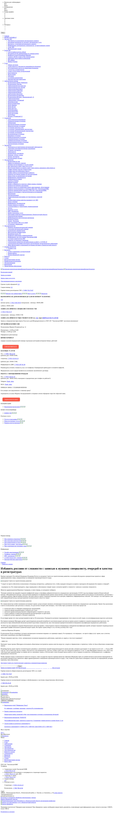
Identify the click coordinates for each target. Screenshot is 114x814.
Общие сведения (13, 65)
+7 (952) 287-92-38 (19, 364)
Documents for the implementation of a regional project (23, 53)
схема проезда (58, 793)
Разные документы (13, 156)
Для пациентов (8, 160)
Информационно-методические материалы (21, 218)
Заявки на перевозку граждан (17, 163)
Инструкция (22, 668)
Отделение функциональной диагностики (20, 131)
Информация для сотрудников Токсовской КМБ (22, 237)
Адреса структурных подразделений (19, 71)
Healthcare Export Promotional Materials (19, 55)
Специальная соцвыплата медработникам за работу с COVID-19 (27, 242)
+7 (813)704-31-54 (9, 771)
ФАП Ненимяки (13, 110)
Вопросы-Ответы (13, 219)
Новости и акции (9, 752)
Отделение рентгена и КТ (16, 127)
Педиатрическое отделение (16, 134)
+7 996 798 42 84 (18, 788)
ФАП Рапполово (13, 111)
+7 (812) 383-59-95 (15, 302)
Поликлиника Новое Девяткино (17, 82)
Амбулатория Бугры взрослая (17, 86)
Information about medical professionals (19, 58)
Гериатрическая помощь (15, 216)
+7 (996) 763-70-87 (27, 290)
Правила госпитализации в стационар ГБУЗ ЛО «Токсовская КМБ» (28, 189)
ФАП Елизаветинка (14, 103)
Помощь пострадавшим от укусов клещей (20, 164)
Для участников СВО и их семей (18, 222)
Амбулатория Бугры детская (16, 87)
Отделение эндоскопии (15, 132)
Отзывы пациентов (10, 246)
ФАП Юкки (11, 115)
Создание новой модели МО (16, 238)
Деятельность (12, 152)
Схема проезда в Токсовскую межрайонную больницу (24, 66)
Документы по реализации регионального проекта (23, 40)
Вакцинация (11, 193)
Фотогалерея (12, 74)
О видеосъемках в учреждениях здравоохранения (23, 206)
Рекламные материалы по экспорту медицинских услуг (25, 42)
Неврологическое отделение (16, 126)
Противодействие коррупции (17, 79)
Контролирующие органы (12, 259)
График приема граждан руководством (19, 169)
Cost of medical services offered (17, 52)
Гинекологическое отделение (16, 121)
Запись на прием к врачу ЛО (9, 668)
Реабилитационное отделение (17, 137)
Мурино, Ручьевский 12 (15, 116)
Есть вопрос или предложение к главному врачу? (33, 393)
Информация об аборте (15, 179)
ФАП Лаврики (12, 105)
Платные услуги (13, 209)
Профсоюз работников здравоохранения (20, 235)
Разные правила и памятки (16, 205)
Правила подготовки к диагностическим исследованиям (25, 192)
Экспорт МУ (8, 39)
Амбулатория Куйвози (14, 92)
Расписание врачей (6, 272)
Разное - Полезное (13, 221)
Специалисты (8, 753)
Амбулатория (8, 744)
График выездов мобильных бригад (18, 171)
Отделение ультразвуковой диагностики (20, 129)
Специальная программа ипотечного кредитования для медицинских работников (33, 243)
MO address (11, 60)
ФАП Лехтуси (12, 108)
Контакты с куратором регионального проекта (22, 44)
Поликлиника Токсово (15, 84)
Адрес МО (11, 47)
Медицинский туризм (14, 49)
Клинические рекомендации (16, 230)
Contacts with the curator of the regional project (21, 57)
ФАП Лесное (12, 106)
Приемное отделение (14, 135)
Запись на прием (6, 275)
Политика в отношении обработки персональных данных (18, 797)
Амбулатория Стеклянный (16, 100)
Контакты (7, 250)
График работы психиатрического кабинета (21, 172)
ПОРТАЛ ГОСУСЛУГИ (50, 318)
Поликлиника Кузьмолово (16, 95)
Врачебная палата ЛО (14, 234)
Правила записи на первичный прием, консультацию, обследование (28, 187)
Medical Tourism (12, 61)
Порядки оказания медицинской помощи (20, 227)
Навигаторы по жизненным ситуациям (20, 176)
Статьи (6, 258)
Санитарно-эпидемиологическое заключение (21, 148)
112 (12, 287)
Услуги (10, 208)
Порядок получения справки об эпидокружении (22, 174)
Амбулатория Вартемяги (15, 89)
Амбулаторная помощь (11, 81)
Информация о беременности (17, 177)
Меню (3, 32)
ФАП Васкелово (13, 102)
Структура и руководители (16, 69)
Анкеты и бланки (13, 181)
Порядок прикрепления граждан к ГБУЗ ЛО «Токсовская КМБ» (27, 190)
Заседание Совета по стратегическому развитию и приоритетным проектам (24, 663)
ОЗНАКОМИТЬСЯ (11, 346)
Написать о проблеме (7, 700)
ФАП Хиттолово (13, 113)
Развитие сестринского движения (18, 240)
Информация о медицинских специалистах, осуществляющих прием (29, 45)
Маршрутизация (13, 182)
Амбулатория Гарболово (15, 90)
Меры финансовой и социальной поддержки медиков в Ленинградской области (32, 245)
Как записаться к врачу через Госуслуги (20, 166)
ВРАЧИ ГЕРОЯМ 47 (10, 37)
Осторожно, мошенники (15, 224)
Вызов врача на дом (14, 161)
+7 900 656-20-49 (6, 683)
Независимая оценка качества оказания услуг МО (23, 200)
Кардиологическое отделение (17, 124)
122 (18, 284)
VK (2, 732)
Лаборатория (12, 123)
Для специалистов (9, 226)
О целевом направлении (15, 78)
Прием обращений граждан (16, 255)
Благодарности (12, 73)
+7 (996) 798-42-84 (9, 354)
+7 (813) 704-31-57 (6, 312)
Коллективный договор (15, 158)
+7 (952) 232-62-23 (13, 358)
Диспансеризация (13, 195)
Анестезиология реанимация (16, 119)
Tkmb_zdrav (10, 381)
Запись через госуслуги (8, 278)
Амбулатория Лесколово (15, 94)
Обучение (11, 76)
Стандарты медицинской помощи (18, 229)
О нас (6, 63)
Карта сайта (7, 761)
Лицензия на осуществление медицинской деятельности (25, 147)
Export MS (7, 50)
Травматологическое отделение (17, 140)
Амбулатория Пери (13, 98)
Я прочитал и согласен (8, 811)
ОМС (9, 198)
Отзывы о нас (12, 248)
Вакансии (7, 755)
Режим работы (12, 253)
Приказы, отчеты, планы (15, 155)
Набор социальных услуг (15, 213)
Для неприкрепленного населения (11, 281)
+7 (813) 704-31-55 (9, 777)
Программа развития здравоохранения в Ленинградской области (27, 214)
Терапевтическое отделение (16, 139)
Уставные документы (14, 150)
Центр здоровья (12, 201)
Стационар (7, 118)
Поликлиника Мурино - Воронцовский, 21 (21, 97)
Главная (6, 36)
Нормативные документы (16, 153)
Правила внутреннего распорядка (18, 185)
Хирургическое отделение (16, 143)
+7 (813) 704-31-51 (9, 774)
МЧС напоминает (13, 211)
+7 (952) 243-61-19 (9, 376)
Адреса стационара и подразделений (19, 251)
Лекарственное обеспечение (12, 266)
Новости (7, 256)
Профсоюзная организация (12, 261)
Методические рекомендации (17, 232)
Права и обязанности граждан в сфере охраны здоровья (25, 184)
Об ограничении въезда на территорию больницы (23, 68)
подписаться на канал (11, 399)
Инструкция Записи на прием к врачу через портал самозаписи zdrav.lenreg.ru (31, 168)
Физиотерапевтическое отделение (18, 142)
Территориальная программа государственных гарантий (25, 197)
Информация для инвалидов (16, 203)
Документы (7, 145)
